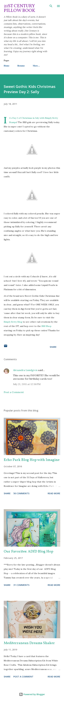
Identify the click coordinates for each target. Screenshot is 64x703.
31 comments (21, 584)
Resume (21, 65)
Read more (54, 493)
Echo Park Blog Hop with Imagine (31, 460)
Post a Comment (14, 392)
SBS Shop (46, 326)
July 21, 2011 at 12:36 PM (27, 384)
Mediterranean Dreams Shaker (29, 643)
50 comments (21, 493)
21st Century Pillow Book (19, 8)
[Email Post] (5, 346)
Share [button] (53, 346)
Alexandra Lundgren (25, 370)
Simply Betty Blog (13, 321)
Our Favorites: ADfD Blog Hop (28, 551)
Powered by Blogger (34, 694)
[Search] (51, 5)
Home (6, 65)
